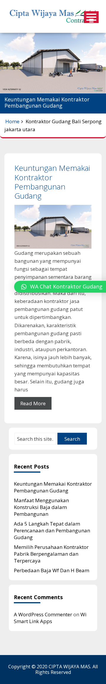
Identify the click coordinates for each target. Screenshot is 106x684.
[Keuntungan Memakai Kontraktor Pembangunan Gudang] (53, 227)
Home (12, 121)
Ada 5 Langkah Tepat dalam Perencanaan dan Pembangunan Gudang (52, 530)
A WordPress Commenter (43, 614)
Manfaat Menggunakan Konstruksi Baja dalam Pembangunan (41, 507)
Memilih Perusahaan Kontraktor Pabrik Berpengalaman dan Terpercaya (51, 554)
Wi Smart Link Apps (50, 618)
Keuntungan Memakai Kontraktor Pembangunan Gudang (52, 182)
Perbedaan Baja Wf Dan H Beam (51, 570)
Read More (33, 403)
